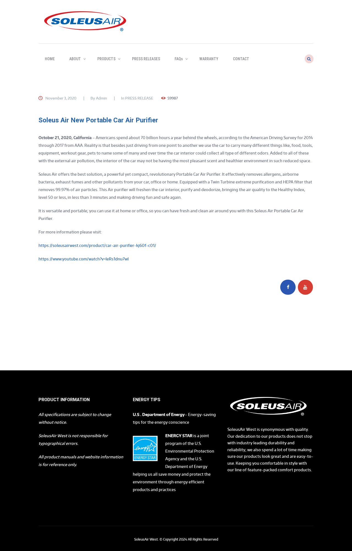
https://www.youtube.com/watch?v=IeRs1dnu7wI (83, 259)
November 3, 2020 (60, 98)
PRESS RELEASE (139, 98)
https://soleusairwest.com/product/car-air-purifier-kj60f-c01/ (97, 245)
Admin (101, 98)
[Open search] (308, 58)
